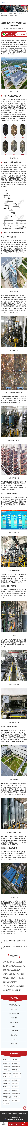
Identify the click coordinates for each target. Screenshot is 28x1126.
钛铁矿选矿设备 (16, 1059)
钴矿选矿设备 (16, 1097)
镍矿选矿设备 (6, 1090)
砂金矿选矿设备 (16, 1066)
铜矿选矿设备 (6, 1080)
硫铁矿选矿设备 (17, 1076)
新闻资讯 (9, 13)
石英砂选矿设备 (16, 1070)
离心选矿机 (14, 1035)
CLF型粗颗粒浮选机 (14, 1005)
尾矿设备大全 (6, 1103)
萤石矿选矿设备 (16, 1093)
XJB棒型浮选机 (14, 1030)
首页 (4, 13)
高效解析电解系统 (14, 1013)
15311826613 (13, 1124)
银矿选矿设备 (6, 1066)
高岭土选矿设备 (16, 1100)
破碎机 (14, 1026)
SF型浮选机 (14, 1018)
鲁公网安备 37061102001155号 (15, 1119)
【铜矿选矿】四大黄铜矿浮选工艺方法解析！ (14, 947)
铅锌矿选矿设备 (16, 1080)
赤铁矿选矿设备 (7, 1073)
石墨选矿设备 (6, 1083)
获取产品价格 (21, 34)
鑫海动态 (16, 13)
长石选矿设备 (6, 1093)
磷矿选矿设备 (6, 1063)
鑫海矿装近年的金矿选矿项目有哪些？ (13, 941)
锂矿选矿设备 (6, 1070)
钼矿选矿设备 (15, 1086)
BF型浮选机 (14, 1009)
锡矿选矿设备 (6, 1100)
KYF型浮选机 (14, 1022)
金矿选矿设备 (6, 1059)
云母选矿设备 (15, 1083)
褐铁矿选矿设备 (7, 1076)
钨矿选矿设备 (6, 1086)
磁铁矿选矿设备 (17, 1073)
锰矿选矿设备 (15, 1090)
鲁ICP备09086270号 (14, 1117)
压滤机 (14, 1039)
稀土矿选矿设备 (16, 1063)
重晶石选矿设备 (7, 1097)
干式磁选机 (14, 1043)
